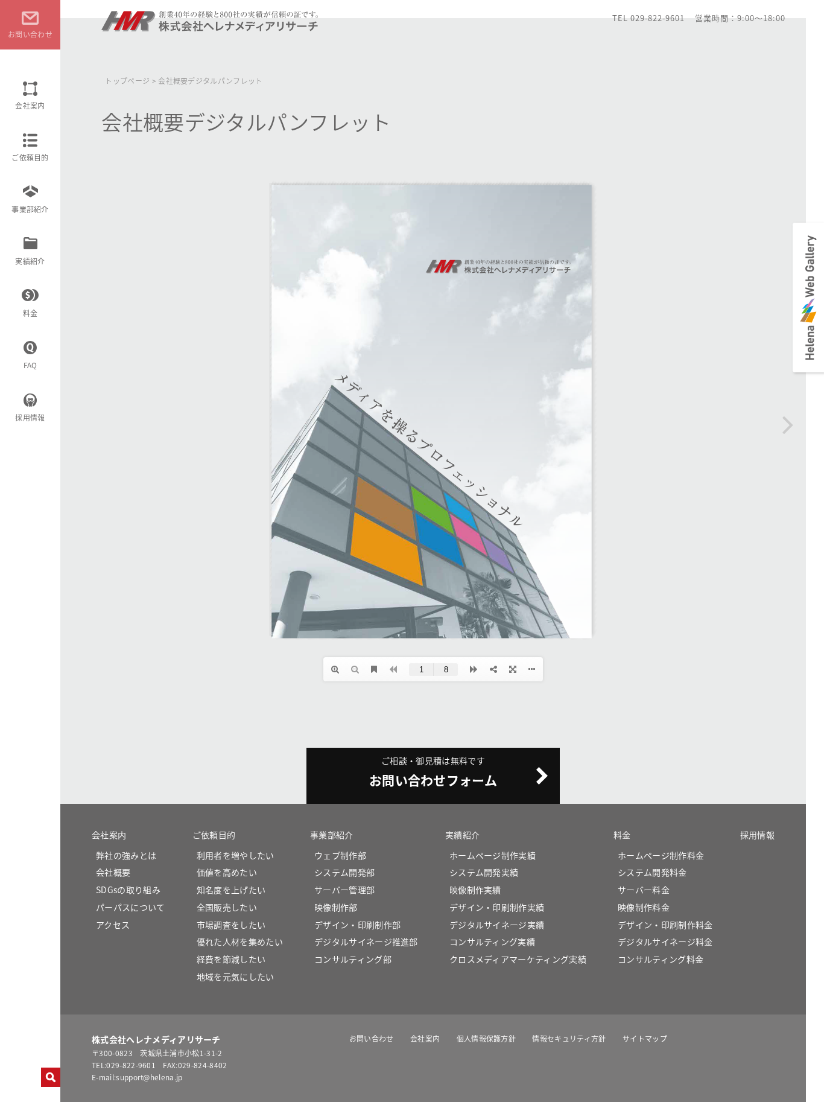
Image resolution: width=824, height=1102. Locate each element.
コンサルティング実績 (492, 941)
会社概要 (113, 872)
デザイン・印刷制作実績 (497, 907)
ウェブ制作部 (340, 855)
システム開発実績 (484, 872)
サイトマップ (645, 1038)
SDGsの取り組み (128, 890)
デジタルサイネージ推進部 (366, 941)
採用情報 (30, 417)
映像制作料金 (644, 907)
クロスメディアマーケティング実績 (517, 959)
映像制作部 (336, 907)
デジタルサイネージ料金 (665, 941)
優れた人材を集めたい (240, 941)
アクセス (113, 925)
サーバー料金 (644, 890)
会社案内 (30, 105)
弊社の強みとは (126, 855)
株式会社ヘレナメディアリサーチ (210, 26)
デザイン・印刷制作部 (357, 925)
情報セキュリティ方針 (569, 1038)
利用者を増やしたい (235, 855)
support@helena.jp (149, 1077)
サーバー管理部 (344, 890)
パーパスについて (130, 907)
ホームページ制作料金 (661, 855)
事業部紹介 (30, 209)
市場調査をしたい (231, 925)
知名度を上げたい (231, 890)
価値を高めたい (227, 872)
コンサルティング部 (352, 959)
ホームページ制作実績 (492, 855)
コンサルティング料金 (660, 959)
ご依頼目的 (30, 157)
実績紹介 (30, 261)
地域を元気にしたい (235, 976)
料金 (30, 313)
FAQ (30, 365)
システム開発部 (344, 872)
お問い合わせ (371, 1038)
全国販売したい (227, 907)
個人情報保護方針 (486, 1038)
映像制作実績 (475, 890)
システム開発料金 (652, 872)
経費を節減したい (231, 959)
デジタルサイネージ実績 (497, 925)
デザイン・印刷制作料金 (665, 925)
